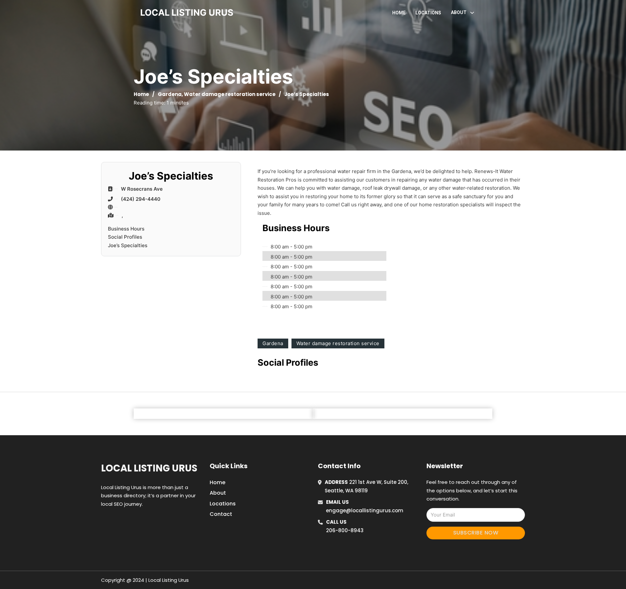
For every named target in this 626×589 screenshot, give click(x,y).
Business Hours (126, 229)
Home (399, 12)
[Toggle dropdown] (472, 12)
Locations (428, 12)
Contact (221, 514)
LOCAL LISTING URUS (186, 12)
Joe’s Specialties (127, 245)
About (218, 493)
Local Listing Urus (149, 468)
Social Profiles (125, 237)
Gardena (170, 94)
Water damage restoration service (230, 94)
